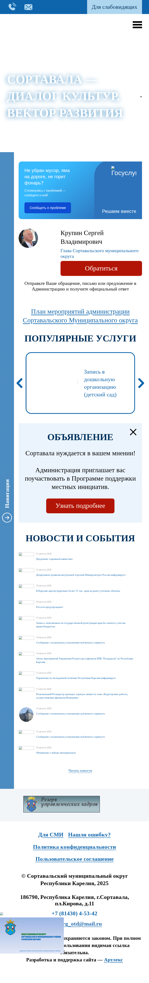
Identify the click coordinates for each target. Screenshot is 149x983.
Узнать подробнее (80, 505)
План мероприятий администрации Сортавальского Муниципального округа (80, 316)
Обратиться (101, 268)
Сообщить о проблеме (48, 208)
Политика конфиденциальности (74, 847)
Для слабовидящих (114, 7)
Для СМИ (50, 834)
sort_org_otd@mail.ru (74, 924)
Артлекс (113, 960)
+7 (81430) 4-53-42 (74, 913)
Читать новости (80, 770)
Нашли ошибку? (89, 834)
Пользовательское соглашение (75, 859)
